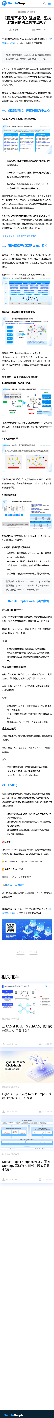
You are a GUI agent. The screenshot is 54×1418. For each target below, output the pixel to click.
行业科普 (33, 952)
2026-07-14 (47, 1179)
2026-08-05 (47, 1112)
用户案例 (20, 952)
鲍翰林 (15, 30)
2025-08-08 (40, 30)
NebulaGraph (11, 1044)
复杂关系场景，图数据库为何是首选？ (20, 236)
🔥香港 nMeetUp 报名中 (13, 885)
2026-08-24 (47, 1044)
